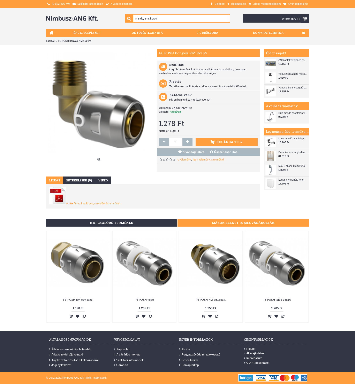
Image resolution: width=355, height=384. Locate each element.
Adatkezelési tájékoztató (67, 354)
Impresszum (254, 358)
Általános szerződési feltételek (71, 349)
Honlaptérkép (190, 365)
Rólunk (250, 348)
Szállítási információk (130, 360)
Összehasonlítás (225, 152)
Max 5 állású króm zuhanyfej (293, 166)
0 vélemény (184, 159)
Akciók (186, 349)
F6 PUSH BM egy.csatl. (78, 299)
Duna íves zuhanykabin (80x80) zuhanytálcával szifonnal (293, 152)
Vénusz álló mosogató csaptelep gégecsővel (293, 87)
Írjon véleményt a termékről (208, 159)
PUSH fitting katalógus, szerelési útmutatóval (93, 203)
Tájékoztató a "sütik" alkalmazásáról (75, 360)
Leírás (54, 180)
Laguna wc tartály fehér (291, 179)
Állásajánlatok (255, 353)
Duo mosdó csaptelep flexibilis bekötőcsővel (293, 113)
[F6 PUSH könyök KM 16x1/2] (99, 102)
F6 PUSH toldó (144, 299)
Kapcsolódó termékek (112, 223)
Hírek (88, 377)
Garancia (122, 365)
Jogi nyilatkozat (61, 365)
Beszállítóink (190, 360)
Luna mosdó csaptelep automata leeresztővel (293, 138)
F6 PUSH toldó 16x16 (277, 299)
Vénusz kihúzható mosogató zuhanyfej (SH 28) (293, 73)
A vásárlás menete (128, 354)
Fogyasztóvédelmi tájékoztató (201, 354)
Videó (103, 180)
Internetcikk (100, 377)
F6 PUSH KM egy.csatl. (211, 299)
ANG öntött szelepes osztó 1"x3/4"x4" (293, 60)
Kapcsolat (122, 349)
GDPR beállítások (257, 362)
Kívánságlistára (193, 152)
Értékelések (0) (79, 180)
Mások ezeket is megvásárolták (243, 223)
